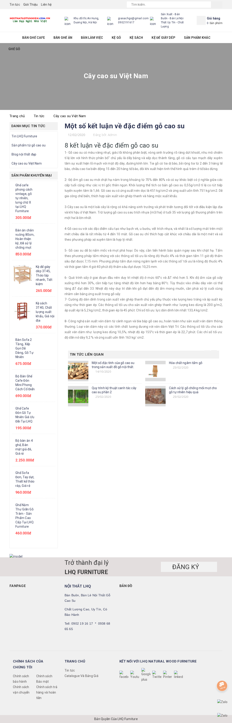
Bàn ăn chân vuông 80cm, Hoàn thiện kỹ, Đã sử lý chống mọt (24, 238)
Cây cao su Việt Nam (27, 163)
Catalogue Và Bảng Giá (81, 676)
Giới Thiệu (30, 4)
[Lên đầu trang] (224, 673)
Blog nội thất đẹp (24, 154)
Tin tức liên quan (87, 354)
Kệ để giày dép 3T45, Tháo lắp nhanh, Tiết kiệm (44, 275)
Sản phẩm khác (197, 37)
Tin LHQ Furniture (24, 136)
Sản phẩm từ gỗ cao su (29, 145)
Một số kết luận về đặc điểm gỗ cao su (125, 126)
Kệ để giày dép (164, 37)
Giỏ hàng (213, 18)
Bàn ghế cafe (34, 37)
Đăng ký (186, 566)
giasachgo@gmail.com (133, 18)
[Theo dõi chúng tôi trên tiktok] (178, 675)
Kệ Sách (137, 37)
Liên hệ (46, 4)
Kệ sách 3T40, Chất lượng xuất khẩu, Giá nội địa (45, 311)
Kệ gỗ (117, 37)
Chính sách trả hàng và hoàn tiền (47, 692)
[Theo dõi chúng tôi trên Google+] (145, 675)
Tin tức (15, 4)
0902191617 (126, 22)
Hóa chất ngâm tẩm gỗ (185, 363)
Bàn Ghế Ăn (63, 37)
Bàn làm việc (92, 37)
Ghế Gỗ (14, 49)
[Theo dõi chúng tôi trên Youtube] (134, 675)
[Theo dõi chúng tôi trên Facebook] (123, 675)
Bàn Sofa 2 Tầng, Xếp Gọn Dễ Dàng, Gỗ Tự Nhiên (24, 348)
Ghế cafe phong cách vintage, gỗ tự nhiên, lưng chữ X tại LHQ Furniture (24, 198)
